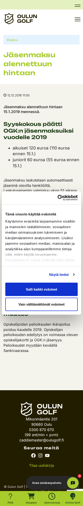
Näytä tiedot (59, 275)
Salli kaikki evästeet (41, 289)
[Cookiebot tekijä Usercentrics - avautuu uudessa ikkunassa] (58, 198)
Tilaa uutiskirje (41, 465)
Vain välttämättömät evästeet (41, 304)
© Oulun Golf (13, 486)
